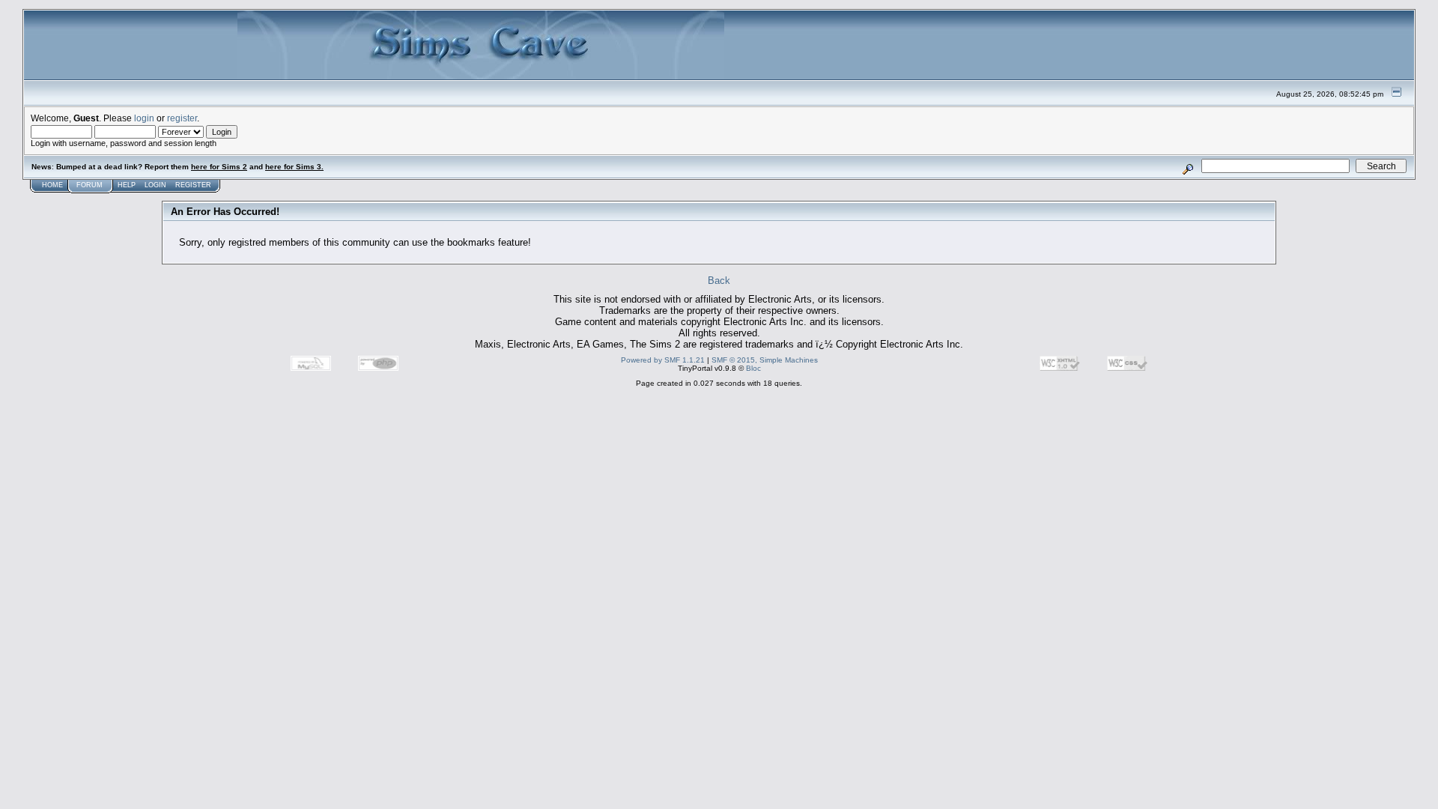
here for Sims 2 (219, 167)
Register (193, 185)
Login (155, 185)
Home (52, 185)
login (144, 118)
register (182, 118)
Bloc (753, 368)
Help (127, 185)
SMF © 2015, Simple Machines (765, 360)
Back (719, 280)
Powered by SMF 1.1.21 (663, 360)
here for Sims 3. (294, 167)
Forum (89, 185)
